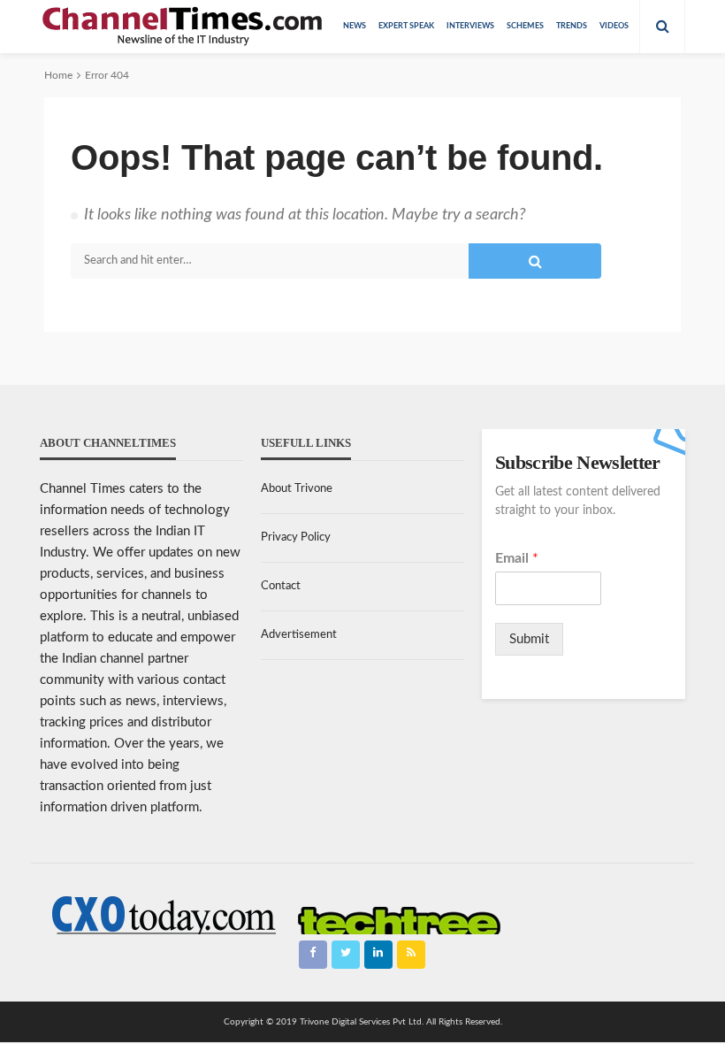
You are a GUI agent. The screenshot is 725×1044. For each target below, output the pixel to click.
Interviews (470, 26)
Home (58, 75)
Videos (614, 26)
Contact (281, 586)
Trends (571, 26)
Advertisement (299, 635)
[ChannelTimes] (184, 26)
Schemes (525, 26)
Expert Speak (406, 26)
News (354, 26)
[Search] (662, 26)
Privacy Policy (296, 537)
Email (516, 558)
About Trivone (296, 489)
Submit (529, 639)
